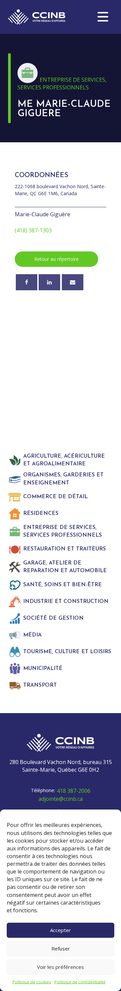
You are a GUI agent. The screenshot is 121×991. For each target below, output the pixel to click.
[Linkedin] (49, 282)
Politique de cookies (31, 982)
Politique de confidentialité (80, 982)
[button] (103, 17)
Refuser (60, 948)
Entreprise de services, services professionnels (62, 83)
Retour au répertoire (56, 259)
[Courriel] (72, 282)
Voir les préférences (60, 967)
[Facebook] (26, 282)
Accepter (60, 930)
